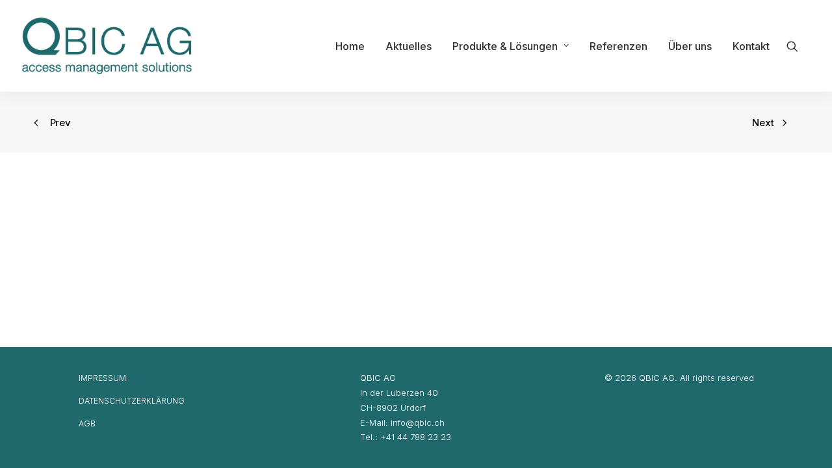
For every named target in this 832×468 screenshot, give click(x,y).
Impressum (102, 378)
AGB (87, 423)
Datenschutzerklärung (132, 401)
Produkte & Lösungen (505, 46)
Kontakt (751, 46)
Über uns (690, 46)
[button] (798, 46)
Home (350, 46)
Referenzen (618, 46)
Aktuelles (408, 46)
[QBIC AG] (107, 46)
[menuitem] (350, 46)
